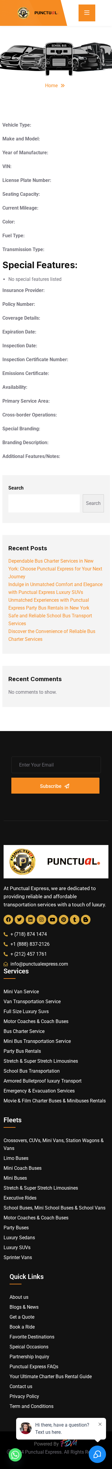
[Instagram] (41, 919)
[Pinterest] (63, 919)
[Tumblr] (74, 919)
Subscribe (51, 786)
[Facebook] (8, 919)
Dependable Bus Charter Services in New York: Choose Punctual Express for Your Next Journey (55, 568)
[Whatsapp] (15, 1454)
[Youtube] (52, 919)
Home (51, 85)
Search (16, 488)
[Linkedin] (30, 919)
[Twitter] (19, 919)
